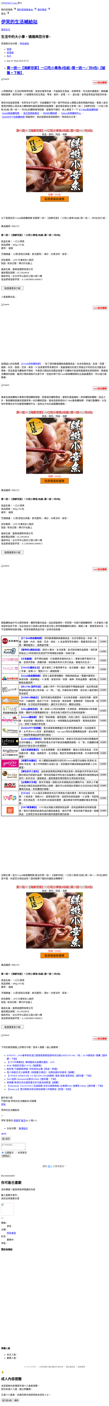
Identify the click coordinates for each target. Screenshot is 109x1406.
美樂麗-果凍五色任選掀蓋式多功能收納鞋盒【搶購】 (33, 1082)
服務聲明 (81, 1367)
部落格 (10, 52)
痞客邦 (17, 1120)
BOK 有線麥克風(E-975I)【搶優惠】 (25, 1065)
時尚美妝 (24, 43)
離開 (16, 1400)
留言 (23, 1120)
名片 (9, 56)
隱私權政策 (70, 1367)
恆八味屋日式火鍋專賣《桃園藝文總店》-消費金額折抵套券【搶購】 (41, 1072)
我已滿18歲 (7, 1400)
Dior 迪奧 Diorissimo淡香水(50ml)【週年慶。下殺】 (32, 1079)
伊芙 (3, 1104)
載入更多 (6, 1139)
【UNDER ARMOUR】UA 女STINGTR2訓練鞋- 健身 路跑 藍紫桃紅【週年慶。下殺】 (50, 1076)
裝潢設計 (23, 1128)
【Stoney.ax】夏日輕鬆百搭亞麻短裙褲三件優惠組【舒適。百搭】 (39, 1089)
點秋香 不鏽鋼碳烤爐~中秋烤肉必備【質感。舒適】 (33, 1069)
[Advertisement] (54, 334)
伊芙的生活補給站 (19, 21)
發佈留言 (6, 1156)
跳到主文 (5, 29)
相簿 (9, 49)
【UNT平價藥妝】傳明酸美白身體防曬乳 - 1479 (30, 1062)
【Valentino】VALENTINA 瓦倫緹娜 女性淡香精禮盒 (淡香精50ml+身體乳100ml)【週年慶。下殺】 (55, 1086)
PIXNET (33, 1367)
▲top (3, 1133)
